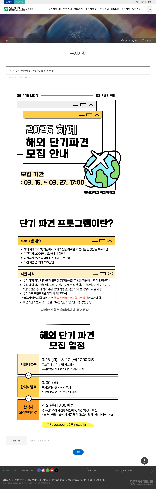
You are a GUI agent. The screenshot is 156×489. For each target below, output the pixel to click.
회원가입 (143, 2)
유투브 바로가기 (52, 470)
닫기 (137, 45)
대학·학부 (92, 470)
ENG (149, 2)
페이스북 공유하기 (113, 47)
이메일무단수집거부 (26, 470)
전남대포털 (19, 2)
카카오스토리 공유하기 (120, 47)
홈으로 (7, 40)
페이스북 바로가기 (39, 470)
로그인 (136, 2)
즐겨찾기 (148, 40)
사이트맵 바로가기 (147, 9)
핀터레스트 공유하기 (123, 47)
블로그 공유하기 (126, 47)
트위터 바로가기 (56, 470)
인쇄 (125, 40)
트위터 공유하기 (117, 47)
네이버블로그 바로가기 (48, 470)
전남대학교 (9, 2)
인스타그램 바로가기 (43, 470)
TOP (144, 462)
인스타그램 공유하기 (129, 47)
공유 (135, 40)
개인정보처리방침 (9, 470)
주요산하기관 (127, 470)
